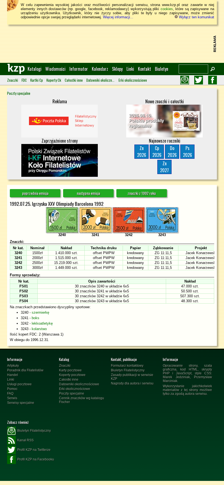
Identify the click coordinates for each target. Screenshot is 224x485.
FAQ (10, 393)
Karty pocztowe (70, 370)
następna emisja (88, 193)
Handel (12, 375)
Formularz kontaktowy (127, 366)
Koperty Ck (53, 80)
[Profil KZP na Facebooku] (212, 80)
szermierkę (40, 312)
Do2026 (172, 151)
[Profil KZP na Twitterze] (198, 80)
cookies (167, 9)
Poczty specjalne (18, 93)
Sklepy (117, 69)
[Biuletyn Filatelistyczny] (184, 80)
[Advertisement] (112, 43)
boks (35, 318)
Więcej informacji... (118, 17)
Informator (78, 69)
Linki (130, 69)
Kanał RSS (25, 440)
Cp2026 (156, 151)
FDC (24, 80)
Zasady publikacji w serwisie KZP (132, 377)
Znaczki (12, 80)
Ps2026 (187, 151)
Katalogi (35, 69)
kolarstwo (39, 329)
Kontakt (144, 69)
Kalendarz (100, 69)
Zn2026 (141, 151)
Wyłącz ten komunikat (196, 17)
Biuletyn (161, 69)
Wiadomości (55, 69)
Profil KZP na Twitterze (34, 450)
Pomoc (12, 389)
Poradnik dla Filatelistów (25, 370)
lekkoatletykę (42, 323)
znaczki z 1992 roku (142, 193)
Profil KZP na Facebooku (35, 459)
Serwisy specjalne (20, 403)
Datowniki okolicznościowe (100, 80)
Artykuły (13, 366)
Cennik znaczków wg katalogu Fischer (81, 400)
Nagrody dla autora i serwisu (132, 383)
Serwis (12, 398)
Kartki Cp (36, 80)
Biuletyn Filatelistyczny (128, 370)
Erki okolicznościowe (133, 80)
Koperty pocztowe (72, 375)
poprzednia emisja (35, 193)
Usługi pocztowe (19, 384)
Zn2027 (164, 167)
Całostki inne (74, 80)
